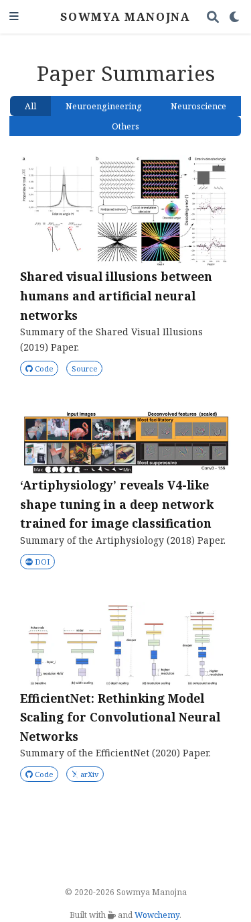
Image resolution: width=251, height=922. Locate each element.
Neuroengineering (104, 106)
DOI (42, 562)
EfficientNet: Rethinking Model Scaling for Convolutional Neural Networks (120, 717)
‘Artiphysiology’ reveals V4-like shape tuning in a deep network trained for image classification (117, 504)
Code (43, 368)
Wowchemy (157, 915)
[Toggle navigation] (14, 17)
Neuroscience (198, 106)
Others (125, 126)
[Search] (213, 17)
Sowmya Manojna (125, 16)
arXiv (89, 774)
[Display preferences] (235, 17)
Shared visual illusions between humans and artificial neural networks (116, 295)
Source (84, 368)
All (30, 106)
